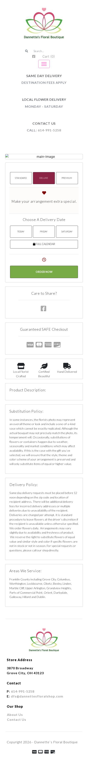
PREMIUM (67, 178)
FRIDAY (43, 231)
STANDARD (21, 178)
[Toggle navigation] (44, 64)
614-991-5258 (49, 130)
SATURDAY (66, 231)
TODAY (20, 231)
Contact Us (16, 719)
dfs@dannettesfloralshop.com (37, 696)
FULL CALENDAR (45, 244)
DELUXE (43, 178)
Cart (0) (48, 56)
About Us (15, 714)
